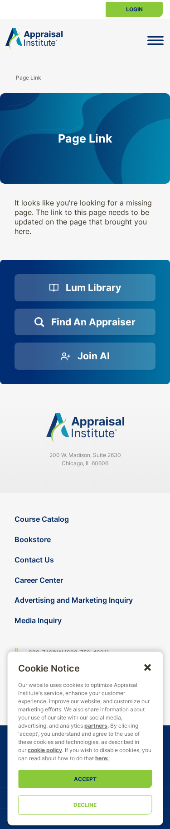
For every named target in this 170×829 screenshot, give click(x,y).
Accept (85, 779)
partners (95, 725)
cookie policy (45, 750)
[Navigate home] (85, 427)
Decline (85, 804)
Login (134, 9)
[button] (147, 667)
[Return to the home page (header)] (34, 38)
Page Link (28, 77)
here (101, 758)
